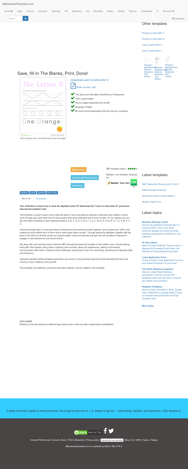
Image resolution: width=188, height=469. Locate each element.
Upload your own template (111, 440)
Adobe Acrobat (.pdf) (86, 87)
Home (7, 11)
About (63, 439)
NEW (138, 439)
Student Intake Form (151, 201)
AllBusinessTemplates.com (18, 4)
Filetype (154, 439)
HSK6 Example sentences (154, 189)
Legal (19, 11)
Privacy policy (92, 439)
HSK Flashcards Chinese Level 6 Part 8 (160, 184)
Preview (79, 185)
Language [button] (179, 18)
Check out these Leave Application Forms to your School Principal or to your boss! (162, 260)
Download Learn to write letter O (90, 80)
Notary (110, 11)
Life (87, 11)
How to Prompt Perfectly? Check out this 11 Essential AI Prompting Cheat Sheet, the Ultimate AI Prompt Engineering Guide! (162, 247)
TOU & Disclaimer (76, 439)
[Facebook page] (105, 432)
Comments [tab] (41, 198)
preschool (41, 193)
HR (66, 11)
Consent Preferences (40, 439)
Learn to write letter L (152, 50)
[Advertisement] (78, 44)
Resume (133, 11)
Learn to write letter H (152, 44)
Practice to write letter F (153, 32)
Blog (127, 439)
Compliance (146, 11)
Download (80, 169)
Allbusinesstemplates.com (78, 446)
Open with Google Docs (85, 177)
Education (43, 11)
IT (157, 11)
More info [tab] (26, 198)
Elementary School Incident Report (158, 195)
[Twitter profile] (111, 432)
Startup (121, 11)
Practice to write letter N (153, 38)
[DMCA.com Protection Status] (88, 432)
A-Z (132, 439)
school (32, 193)
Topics (146, 439)
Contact (55, 439)
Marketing (76, 11)
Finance (30, 11)
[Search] (25, 18)
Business (56, 11)
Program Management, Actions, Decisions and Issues (150, 70)
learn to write (52, 193)
